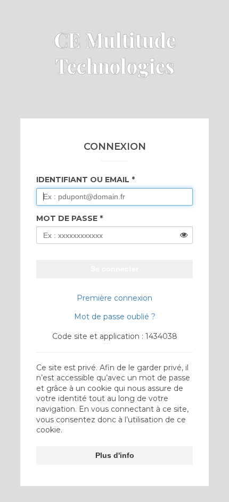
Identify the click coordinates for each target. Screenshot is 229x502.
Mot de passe (66, 218)
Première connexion (114, 298)
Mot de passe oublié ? (115, 316)
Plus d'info (114, 455)
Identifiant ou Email (82, 179)
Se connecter (114, 269)
